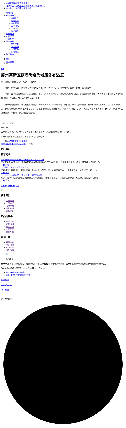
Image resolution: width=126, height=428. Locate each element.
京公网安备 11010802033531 (18, 275)
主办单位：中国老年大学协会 (19, 8)
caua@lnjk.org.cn (10, 185)
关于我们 (10, 54)
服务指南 (10, 250)
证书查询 (15, 47)
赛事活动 (10, 227)
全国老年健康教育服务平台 (18, 3)
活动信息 (15, 28)
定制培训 (10, 224)
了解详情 (5, 165)
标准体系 (15, 31)
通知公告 (15, 18)
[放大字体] (2, 82)
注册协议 (10, 203)
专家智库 (10, 39)
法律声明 (10, 206)
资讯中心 (10, 15)
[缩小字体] (5, 82)
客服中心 (10, 242)
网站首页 (10, 13)
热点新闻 (15, 23)
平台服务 (10, 41)
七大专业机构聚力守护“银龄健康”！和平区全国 (21, 175)
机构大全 (15, 52)
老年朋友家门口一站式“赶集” (13, 144)
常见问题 (10, 245)
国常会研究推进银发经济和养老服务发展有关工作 (22, 160)
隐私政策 (10, 211)
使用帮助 (15, 49)
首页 (8, 59)
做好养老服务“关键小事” (17, 141)
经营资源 (10, 208)
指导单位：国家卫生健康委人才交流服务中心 (25, 6)
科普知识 (10, 34)
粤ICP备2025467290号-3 (16, 272)
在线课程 (10, 36)
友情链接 (10, 247)
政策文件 (15, 21)
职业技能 (10, 221)
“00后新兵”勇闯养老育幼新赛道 (14, 167)
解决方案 (15, 44)
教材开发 (10, 232)
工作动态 (15, 26)
